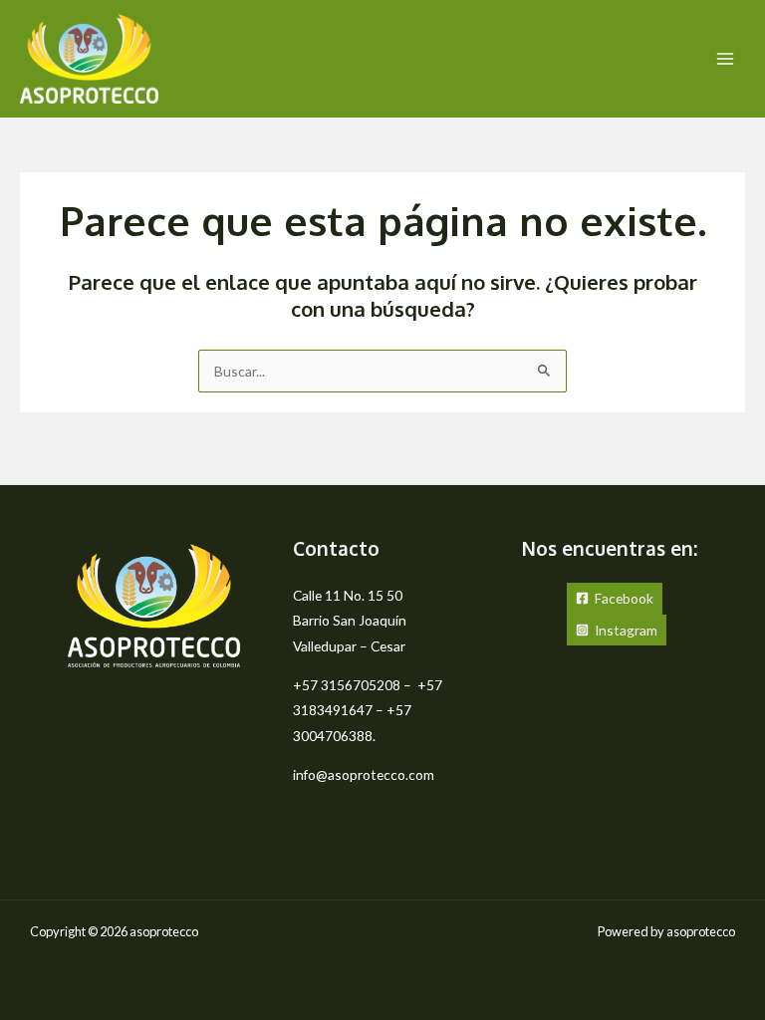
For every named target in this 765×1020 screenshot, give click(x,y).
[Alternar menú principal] (725, 59)
